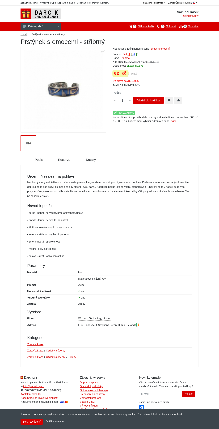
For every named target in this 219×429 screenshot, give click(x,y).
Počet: (117, 92)
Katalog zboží (36, 26)
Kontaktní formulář (31, 394)
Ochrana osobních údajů (94, 390)
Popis (39, 159)
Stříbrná (125, 58)
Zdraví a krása (35, 344)
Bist (124, 54)
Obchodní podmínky (91, 386)
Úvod (24, 34)
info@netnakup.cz (33, 386)
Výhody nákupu (48, 2)
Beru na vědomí (32, 421)
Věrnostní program (90, 398)
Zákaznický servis (29, 2)
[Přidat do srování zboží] (178, 100)
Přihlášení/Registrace (152, 3)
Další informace (55, 421)
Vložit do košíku (148, 100)
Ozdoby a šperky (55, 350)
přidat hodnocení (160, 48)
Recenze (64, 159)
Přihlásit (188, 394)
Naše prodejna (29, 398)
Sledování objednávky (87, 2)
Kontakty (104, 2)
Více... (174, 121)
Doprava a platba (66, 2)
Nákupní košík (144, 26)
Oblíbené (169, 26)
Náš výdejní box (48, 398)
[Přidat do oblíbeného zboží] (169, 100)
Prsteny (72, 357)
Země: (180, 3)
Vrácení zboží (87, 401)
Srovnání (191, 26)
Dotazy (91, 159)
